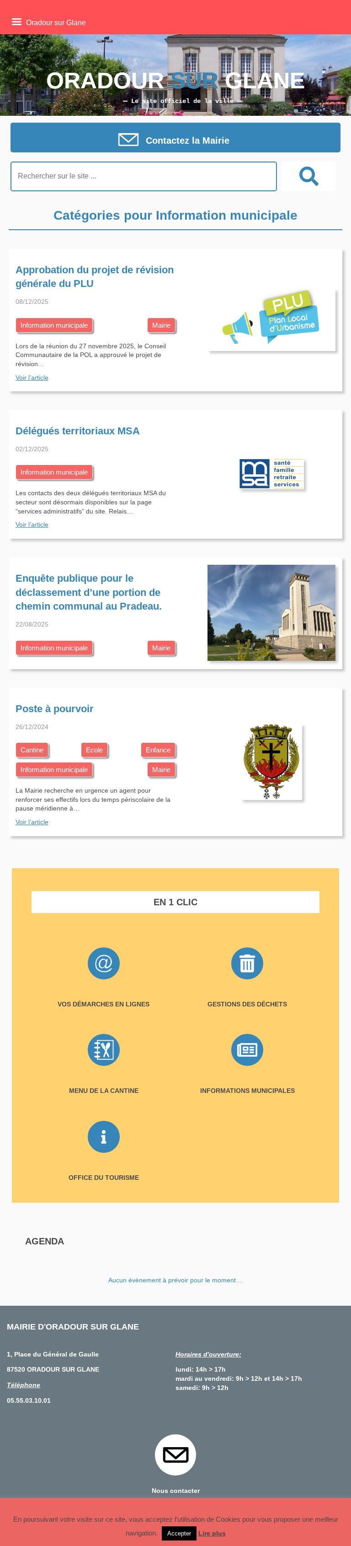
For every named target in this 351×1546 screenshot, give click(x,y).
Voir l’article (32, 377)
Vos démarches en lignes (103, 1004)
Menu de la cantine (103, 1090)
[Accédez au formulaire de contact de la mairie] (175, 140)
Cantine (32, 750)
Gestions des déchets (247, 1004)
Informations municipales (247, 1090)
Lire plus (212, 1533)
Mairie (161, 325)
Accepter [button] (179, 1533)
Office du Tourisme (104, 1177)
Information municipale (54, 325)
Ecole (94, 750)
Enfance (158, 750)
